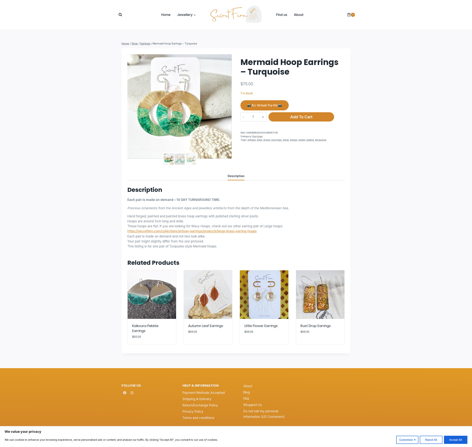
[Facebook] (125, 393)
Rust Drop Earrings (316, 325)
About (298, 15)
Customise (406, 439)
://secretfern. (144, 231)
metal (302, 139)
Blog (246, 392)
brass (266, 139)
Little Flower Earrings (261, 325)
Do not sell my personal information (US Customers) (263, 414)
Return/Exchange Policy (200, 405)
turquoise (320, 139)
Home (166, 15)
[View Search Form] (120, 14)
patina (310, 139)
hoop (286, 139)
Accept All (455, 439)
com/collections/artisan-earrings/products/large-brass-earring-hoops (205, 231)
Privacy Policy (193, 411)
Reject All (431, 439)
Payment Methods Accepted (204, 393)
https (131, 231)
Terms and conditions (198, 418)
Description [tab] (236, 176)
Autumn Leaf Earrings (205, 325)
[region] (236, 436)
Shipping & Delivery (197, 399)
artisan (251, 139)
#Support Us (252, 405)
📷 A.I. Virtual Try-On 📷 (264, 105)
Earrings (257, 136)
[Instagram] (132, 393)
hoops (293, 139)
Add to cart (301, 116)
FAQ (246, 398)
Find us (281, 15)
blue (259, 139)
